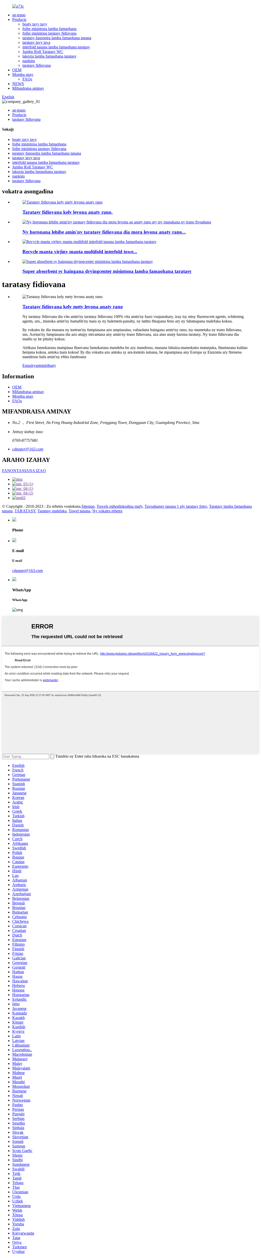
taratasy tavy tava (36, 42)
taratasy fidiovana (36, 65)
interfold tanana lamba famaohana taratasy (56, 47)
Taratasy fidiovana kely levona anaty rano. (67, 212)
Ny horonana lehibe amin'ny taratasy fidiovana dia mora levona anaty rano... (104, 232)
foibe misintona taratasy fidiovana (49, 33)
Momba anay (22, 74)
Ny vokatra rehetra (107, 511)
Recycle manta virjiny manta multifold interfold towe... (79, 251)
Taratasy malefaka (52, 511)
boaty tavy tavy (34, 24)
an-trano (18, 15)
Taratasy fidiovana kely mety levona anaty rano (72, 306)
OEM (16, 70)
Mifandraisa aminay (28, 88)
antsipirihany (45, 365)
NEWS (18, 84)
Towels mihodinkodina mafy (119, 506)
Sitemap (88, 506)
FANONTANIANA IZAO (24, 471)
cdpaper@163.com (27, 449)
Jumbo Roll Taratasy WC (42, 51)
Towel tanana (79, 511)
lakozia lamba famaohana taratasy (49, 56)
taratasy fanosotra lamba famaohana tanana (56, 38)
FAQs (27, 79)
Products (19, 19)
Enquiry (28, 365)
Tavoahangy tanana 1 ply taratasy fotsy (176, 506)
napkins (28, 61)
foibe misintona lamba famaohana (49, 28)
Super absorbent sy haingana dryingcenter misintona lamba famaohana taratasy (107, 271)
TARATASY (25, 511)
